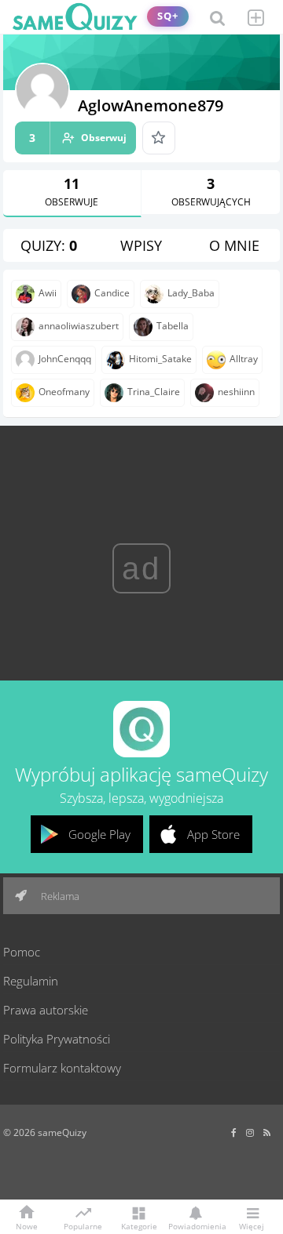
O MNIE (234, 245)
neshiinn (236, 391)
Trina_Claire (153, 391)
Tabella (172, 325)
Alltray (244, 358)
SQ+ (167, 16)
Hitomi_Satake (160, 358)
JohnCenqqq (65, 358)
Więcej (251, 1225)
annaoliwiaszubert (79, 325)
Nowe (27, 1225)
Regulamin (30, 981)
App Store (213, 834)
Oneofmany (64, 391)
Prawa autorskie (45, 1010)
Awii (48, 292)
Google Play (99, 834)
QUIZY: (48, 245)
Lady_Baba (191, 292)
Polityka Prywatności (56, 1039)
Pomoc (21, 952)
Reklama (59, 896)
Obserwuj (78, 137)
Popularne (83, 1225)
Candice (112, 292)
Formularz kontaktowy (62, 1068)
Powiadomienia (195, 1225)
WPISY (141, 245)
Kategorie (139, 1225)
